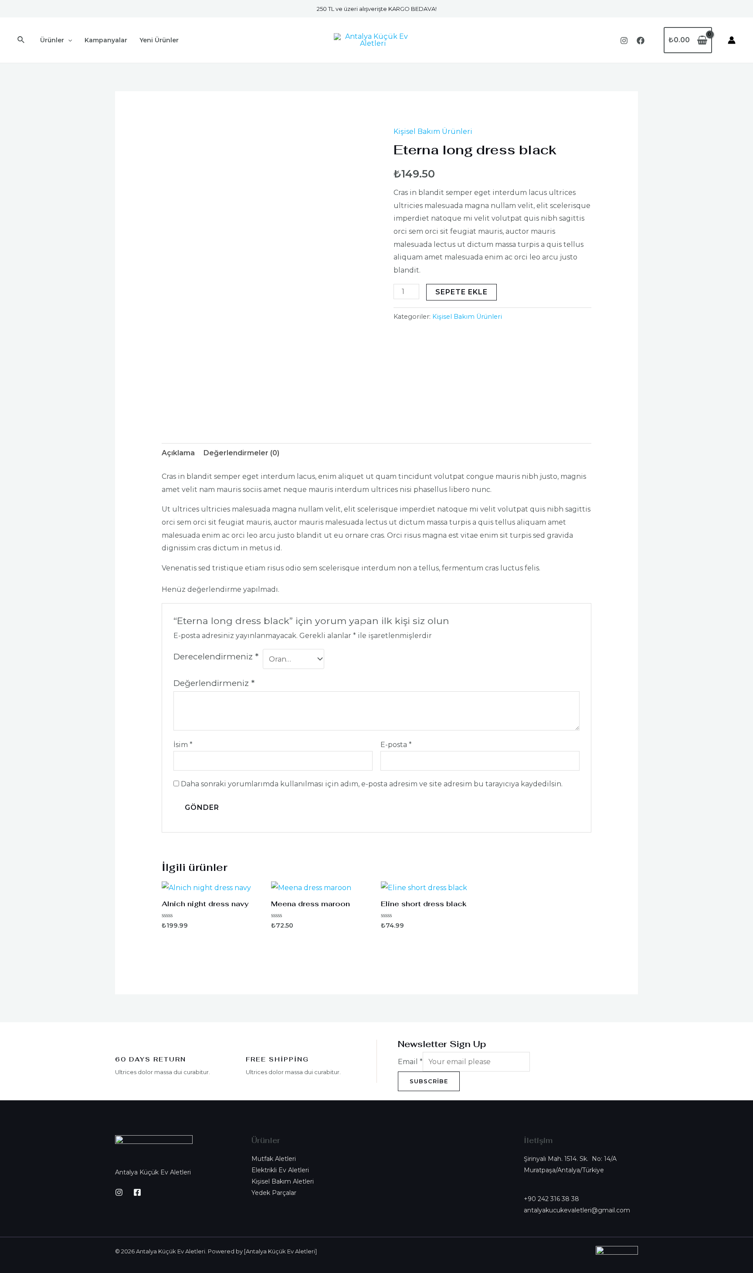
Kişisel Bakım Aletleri (282, 1181)
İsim (183, 745)
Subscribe (429, 1081)
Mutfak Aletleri (273, 1159)
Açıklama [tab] (178, 453)
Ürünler (52, 40)
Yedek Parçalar (273, 1193)
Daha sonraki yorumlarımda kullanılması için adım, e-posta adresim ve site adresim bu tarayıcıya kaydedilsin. (372, 784)
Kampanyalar (106, 40)
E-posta (396, 745)
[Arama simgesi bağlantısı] (21, 40)
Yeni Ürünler (159, 40)
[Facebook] (640, 40)
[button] (581, 1204)
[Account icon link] (732, 40)
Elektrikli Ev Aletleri (280, 1170)
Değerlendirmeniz (213, 683)
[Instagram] (624, 40)
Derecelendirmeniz (215, 656)
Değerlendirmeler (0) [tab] (241, 453)
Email (410, 1062)
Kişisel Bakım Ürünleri (432, 131)
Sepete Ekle (461, 292)
